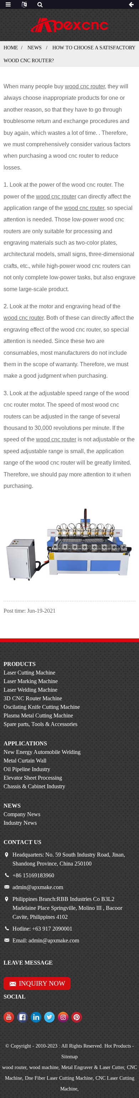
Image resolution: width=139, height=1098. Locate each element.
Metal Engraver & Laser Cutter (92, 1067)
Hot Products (117, 1046)
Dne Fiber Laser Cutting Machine (59, 1078)
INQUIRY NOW (42, 983)
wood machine (43, 1067)
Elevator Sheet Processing (33, 778)
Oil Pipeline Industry (27, 769)
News (34, 47)
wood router (14, 1067)
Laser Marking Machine (31, 681)
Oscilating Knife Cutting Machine (42, 707)
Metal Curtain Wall (25, 761)
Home (11, 47)
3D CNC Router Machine (33, 698)
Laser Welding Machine (30, 690)
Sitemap (69, 1056)
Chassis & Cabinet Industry (34, 786)
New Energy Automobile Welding (42, 752)
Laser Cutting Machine (29, 673)
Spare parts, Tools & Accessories (40, 724)
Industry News (20, 823)
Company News (22, 814)
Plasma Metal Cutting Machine (38, 715)
